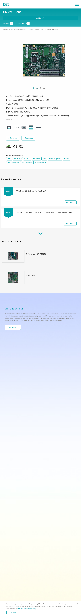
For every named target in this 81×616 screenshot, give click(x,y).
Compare (12, 138)
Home (5, 29)
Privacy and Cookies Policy (27, 609)
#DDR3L (66, 159)
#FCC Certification (40, 162)
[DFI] (6, 4)
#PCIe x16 (27, 159)
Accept (13, 612)
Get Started (12, 327)
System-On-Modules (19, 29)
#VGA (44, 159)
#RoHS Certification (13, 162)
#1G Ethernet (18, 159)
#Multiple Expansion (55, 159)
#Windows (36, 159)
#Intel (9, 159)
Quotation (28, 138)
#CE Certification (27, 162)
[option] (40, 60)
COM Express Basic (37, 29)
